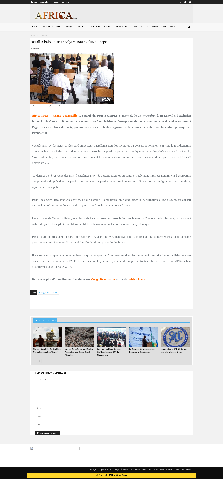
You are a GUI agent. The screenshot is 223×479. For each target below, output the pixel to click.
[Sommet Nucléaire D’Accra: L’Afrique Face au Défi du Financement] (111, 337)
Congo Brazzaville (51, 27)
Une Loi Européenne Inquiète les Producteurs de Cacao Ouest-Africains (79, 352)
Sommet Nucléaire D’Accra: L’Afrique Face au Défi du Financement (109, 352)
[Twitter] (185, 2)
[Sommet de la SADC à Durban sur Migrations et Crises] (175, 337)
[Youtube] (190, 2)
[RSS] (180, 2)
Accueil (33, 35)
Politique (68, 27)
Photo (155, 27)
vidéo (163, 27)
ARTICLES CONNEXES (45, 320)
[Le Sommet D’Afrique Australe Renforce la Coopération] (143, 337)
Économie (80, 27)
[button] (189, 27)
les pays (35, 27)
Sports (134, 27)
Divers (173, 27)
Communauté (94, 27)
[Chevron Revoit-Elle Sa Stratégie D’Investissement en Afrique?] (47, 337)
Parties (107, 27)
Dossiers (145, 27)
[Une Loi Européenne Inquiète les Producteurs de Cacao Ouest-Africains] (79, 337)
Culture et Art (120, 27)
